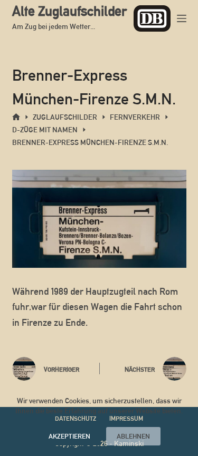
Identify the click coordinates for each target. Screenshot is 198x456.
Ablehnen (133, 436)
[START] (16, 117)
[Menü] (181, 18)
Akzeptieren (69, 436)
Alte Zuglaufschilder (69, 11)
